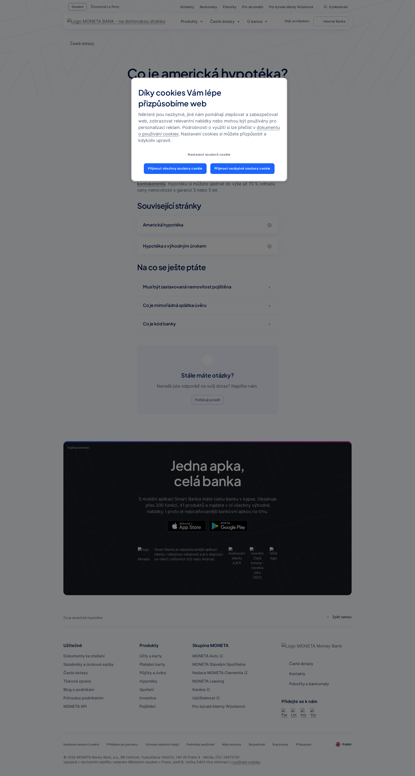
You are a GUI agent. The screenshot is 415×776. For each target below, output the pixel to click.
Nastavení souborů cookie (209, 154)
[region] (209, 129)
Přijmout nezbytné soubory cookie (242, 168)
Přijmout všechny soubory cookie (175, 168)
